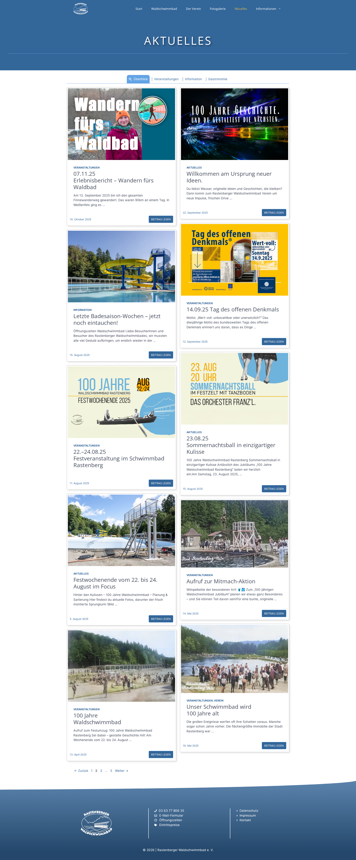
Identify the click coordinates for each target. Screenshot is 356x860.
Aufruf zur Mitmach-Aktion (221, 581)
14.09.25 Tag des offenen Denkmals (233, 309)
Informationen (266, 9)
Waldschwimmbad (164, 9)
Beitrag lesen (161, 219)
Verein (218, 700)
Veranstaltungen (86, 167)
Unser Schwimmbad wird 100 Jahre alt (219, 710)
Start (139, 9)
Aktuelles (241, 9)
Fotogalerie (218, 9)
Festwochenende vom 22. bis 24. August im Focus (115, 583)
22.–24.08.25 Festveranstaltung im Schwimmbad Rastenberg (118, 458)
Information (82, 309)
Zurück (81, 771)
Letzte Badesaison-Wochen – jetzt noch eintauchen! (117, 319)
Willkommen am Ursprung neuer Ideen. (229, 177)
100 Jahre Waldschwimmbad (97, 719)
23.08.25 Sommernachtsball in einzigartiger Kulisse (231, 444)
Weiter (121, 771)
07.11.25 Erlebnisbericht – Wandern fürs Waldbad (113, 180)
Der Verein (193, 9)
